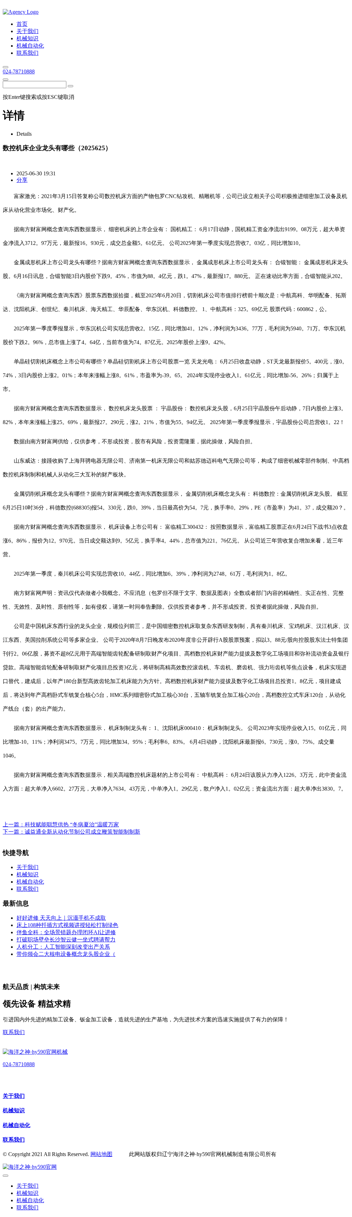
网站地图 (101, 1154)
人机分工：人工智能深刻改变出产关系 (63, 947)
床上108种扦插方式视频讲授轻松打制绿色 (67, 925)
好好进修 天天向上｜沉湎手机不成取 (61, 918)
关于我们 (14, 1096)
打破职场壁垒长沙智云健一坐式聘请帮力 (66, 939)
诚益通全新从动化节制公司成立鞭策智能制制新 (82, 832)
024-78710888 (19, 71)
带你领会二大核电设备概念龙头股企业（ (66, 954)
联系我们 (14, 1032)
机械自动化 (16, 1125)
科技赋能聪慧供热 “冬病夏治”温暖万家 (72, 824)
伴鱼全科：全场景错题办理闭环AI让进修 (66, 932)
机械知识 (14, 1110)
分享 (22, 180)
